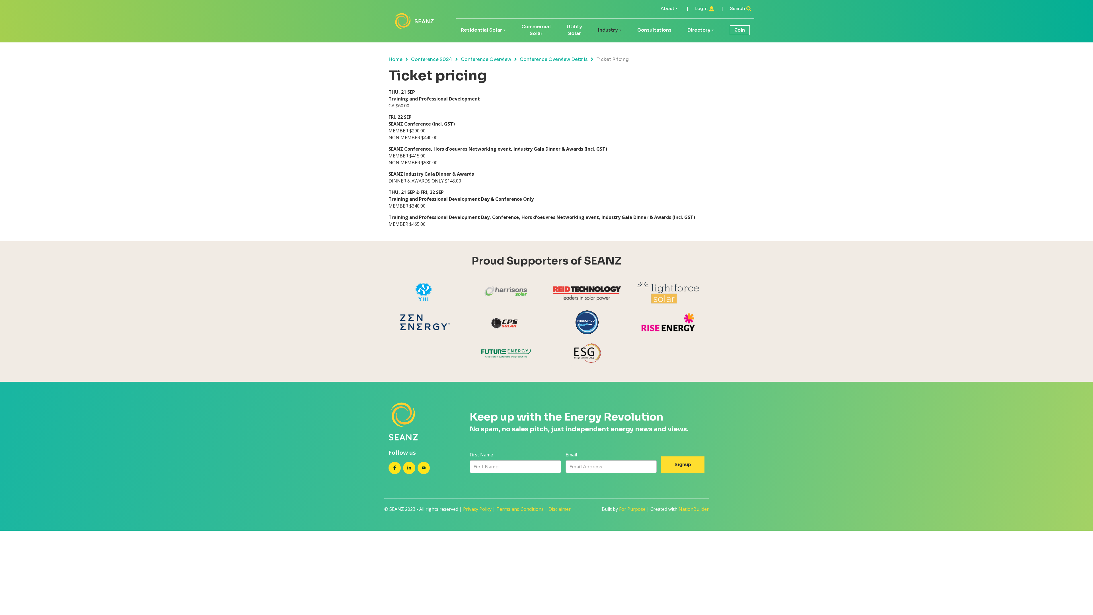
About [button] (667, 8)
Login (701, 8)
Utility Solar (574, 30)
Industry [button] (608, 30)
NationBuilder (694, 509)
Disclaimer (559, 509)
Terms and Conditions (520, 509)
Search (738, 8)
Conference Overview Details (554, 59)
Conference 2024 (431, 59)
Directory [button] (698, 30)
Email (571, 455)
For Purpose (632, 509)
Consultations (654, 30)
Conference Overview (486, 59)
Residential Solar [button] (481, 30)
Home (395, 59)
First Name (481, 455)
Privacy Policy (477, 509)
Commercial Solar (536, 30)
